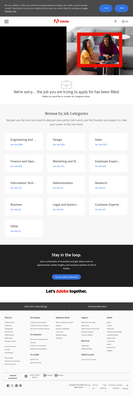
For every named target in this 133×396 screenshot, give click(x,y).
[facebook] (8, 385)
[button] (116, 21)
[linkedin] (16, 385)
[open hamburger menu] (6, 21)
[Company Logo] (62, 20)
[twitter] (12, 385)
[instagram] (20, 385)
